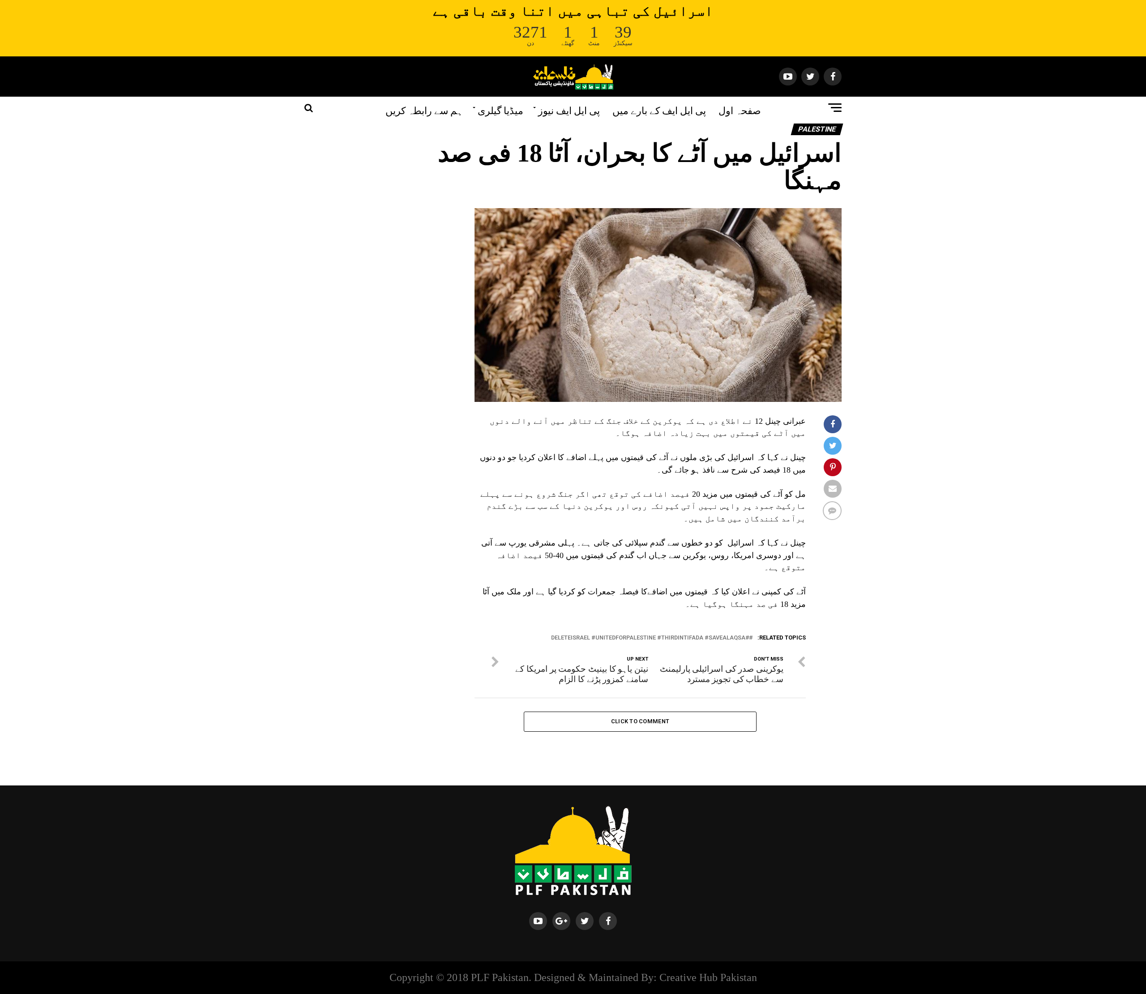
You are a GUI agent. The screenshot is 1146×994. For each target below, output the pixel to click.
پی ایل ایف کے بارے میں (659, 109)
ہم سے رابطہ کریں (424, 109)
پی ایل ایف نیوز (569, 109)
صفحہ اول (739, 109)
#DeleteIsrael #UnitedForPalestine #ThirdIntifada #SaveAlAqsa (650, 638)
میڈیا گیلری (500, 109)
